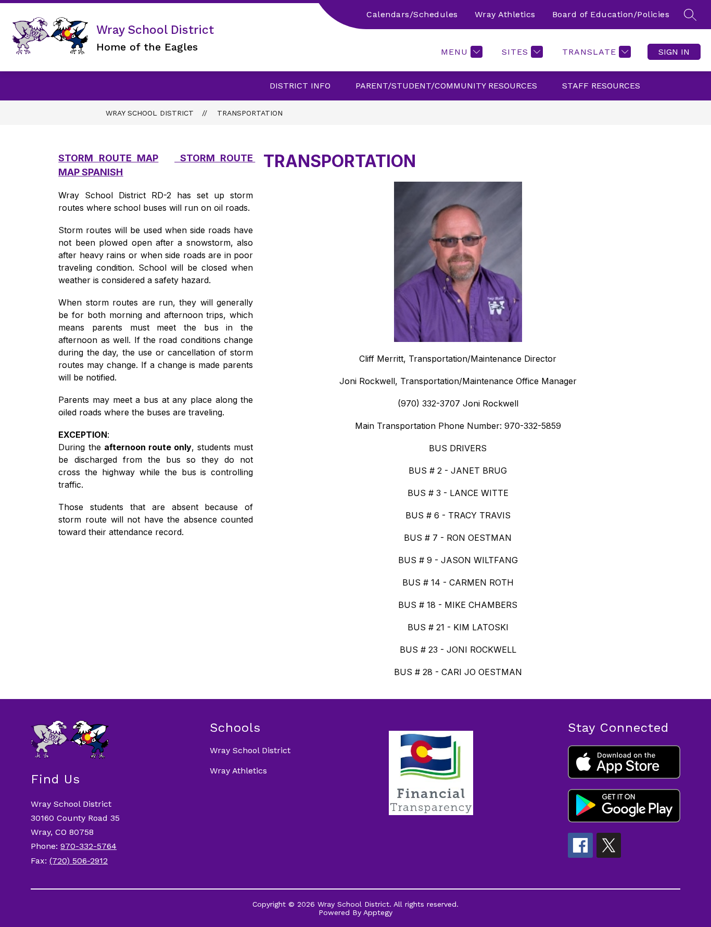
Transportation (250, 113)
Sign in (674, 52)
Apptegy (377, 912)
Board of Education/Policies (611, 14)
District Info (300, 86)
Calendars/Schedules (412, 14)
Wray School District (150, 113)
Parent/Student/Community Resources (446, 86)
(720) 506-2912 (78, 861)
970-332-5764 (88, 846)
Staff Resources (601, 86)
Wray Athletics (505, 14)
